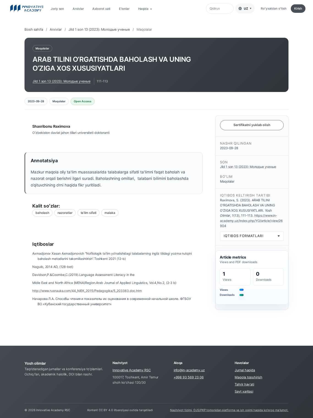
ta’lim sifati (88, 213)
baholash (42, 213)
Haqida (143, 9)
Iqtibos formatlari (244, 236)
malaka (109, 213)
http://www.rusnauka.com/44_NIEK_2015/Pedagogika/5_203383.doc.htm (87, 291)
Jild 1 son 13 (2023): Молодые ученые (99, 29)
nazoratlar (65, 213)
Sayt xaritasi (244, 391)
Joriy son (57, 9)
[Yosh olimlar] (26, 8)
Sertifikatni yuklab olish (251, 125)
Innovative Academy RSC (132, 370)
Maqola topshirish (248, 377)
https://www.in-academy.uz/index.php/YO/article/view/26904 (251, 220)
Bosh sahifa (34, 29)
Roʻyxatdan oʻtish (273, 8)
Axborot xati (101, 9)
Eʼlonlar (124, 9)
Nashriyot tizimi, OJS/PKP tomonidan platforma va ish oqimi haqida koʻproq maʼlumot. (229, 410)
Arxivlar (78, 9)
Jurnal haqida (245, 370)
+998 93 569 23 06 (189, 377)
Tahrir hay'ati (244, 384)
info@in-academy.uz (189, 370)
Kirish (298, 8)
